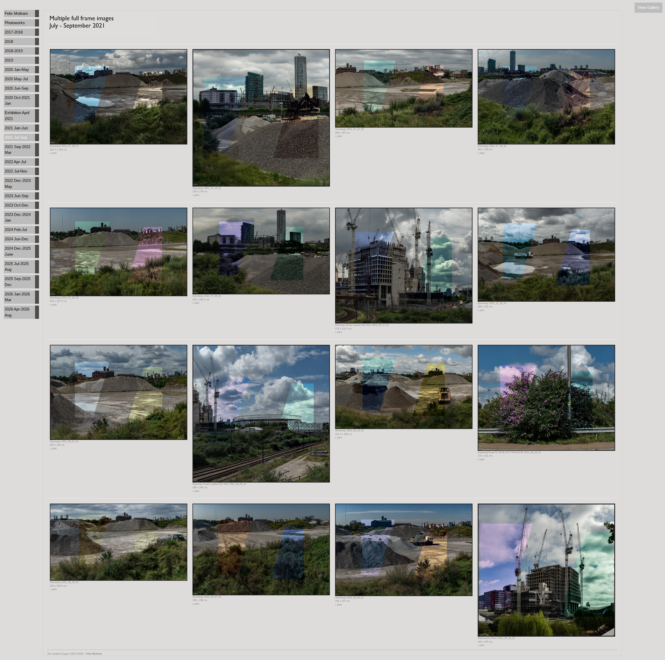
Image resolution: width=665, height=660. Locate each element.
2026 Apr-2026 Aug (17, 312)
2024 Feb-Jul (16, 229)
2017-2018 (14, 32)
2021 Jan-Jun (16, 128)
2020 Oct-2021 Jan (17, 100)
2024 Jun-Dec (17, 239)
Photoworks (15, 23)
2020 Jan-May (17, 69)
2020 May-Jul (16, 79)
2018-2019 (14, 51)
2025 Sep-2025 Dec (17, 281)
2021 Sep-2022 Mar (17, 149)
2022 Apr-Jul (15, 162)
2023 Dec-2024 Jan (18, 217)
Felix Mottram (16, 13)
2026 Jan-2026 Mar (17, 297)
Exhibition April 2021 (17, 115)
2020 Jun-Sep (16, 88)
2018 (9, 41)
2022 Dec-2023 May (18, 183)
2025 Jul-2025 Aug (17, 266)
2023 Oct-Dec (17, 205)
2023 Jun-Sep (16, 196)
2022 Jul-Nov (16, 171)
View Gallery (648, 7)
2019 (9, 60)
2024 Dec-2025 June (18, 251)
